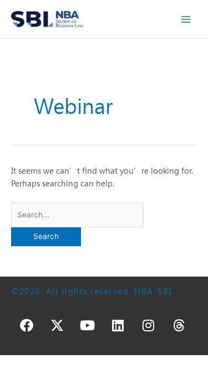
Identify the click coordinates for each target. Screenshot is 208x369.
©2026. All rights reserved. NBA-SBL (92, 291)
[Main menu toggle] (186, 19)
